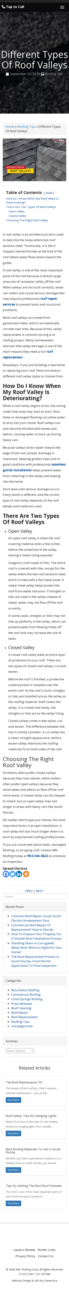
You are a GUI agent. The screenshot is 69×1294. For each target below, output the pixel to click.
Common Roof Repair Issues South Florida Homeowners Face (36, 918)
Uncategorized (22, 1026)
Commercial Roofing (26, 994)
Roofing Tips (54, 74)
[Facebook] (6, 874)
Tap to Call (14, 6)
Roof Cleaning (21, 1008)
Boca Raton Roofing (25, 990)
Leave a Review (24, 1250)
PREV (29, 891)
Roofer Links (47, 1250)
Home (10, 126)
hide (49, 193)
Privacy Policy (25, 1256)
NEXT (40, 891)
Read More (13, 1100)
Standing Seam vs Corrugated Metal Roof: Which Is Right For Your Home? (36, 947)
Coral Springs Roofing (27, 999)
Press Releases (21, 1003)
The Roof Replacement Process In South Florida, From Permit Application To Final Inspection (35, 961)
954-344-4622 (37, 856)
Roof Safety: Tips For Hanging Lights (31, 1116)
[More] (26, 874)
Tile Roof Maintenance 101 (24, 1082)
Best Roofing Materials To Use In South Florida (33, 1151)
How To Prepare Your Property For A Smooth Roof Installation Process (36, 936)
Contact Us (46, 1256)
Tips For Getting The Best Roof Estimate (33, 1186)
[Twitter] (12, 874)
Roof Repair (19, 1012)
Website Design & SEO (25, 1280)
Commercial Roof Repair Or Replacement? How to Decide (32, 927)
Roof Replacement (24, 1017)
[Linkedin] (19, 874)
